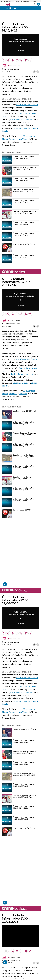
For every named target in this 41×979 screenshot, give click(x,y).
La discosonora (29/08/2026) (24, 411)
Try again (20, 50)
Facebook (13, 139)
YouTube (23, 139)
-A (38, 72)
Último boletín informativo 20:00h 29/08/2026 (23, 223)
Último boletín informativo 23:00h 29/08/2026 (23, 157)
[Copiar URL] (20, 45)
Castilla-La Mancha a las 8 (21, 119)
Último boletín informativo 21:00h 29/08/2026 (23, 201)
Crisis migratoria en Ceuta (28, 1)
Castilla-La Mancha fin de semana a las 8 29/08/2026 (24, 190)
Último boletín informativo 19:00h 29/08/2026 (23, 234)
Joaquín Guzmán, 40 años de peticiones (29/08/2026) (24, 168)
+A (34, 72)
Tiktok (5, 139)
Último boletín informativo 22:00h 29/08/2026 (23, 179)
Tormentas (16, 1)
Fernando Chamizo (21, 128)
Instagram (30, 136)
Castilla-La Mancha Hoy (27, 105)
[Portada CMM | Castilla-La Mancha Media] (8, 4)
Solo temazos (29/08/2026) (24, 244)
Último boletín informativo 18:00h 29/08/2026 (23, 256)
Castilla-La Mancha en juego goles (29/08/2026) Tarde (24, 212)
